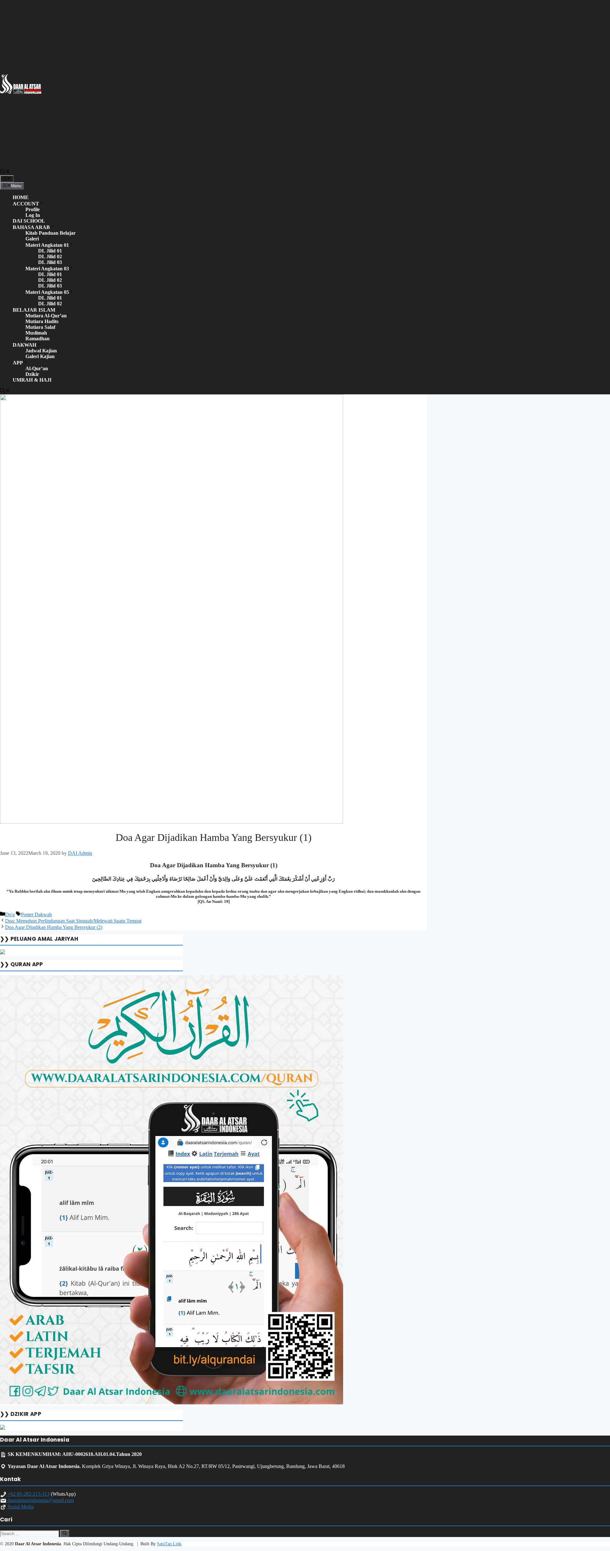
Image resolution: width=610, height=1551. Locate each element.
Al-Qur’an (36, 368)
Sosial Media (20, 1506)
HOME (21, 197)
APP (18, 362)
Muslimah (36, 333)
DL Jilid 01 (50, 250)
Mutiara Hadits (41, 321)
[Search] (64, 1533)
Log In (32, 215)
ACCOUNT (26, 203)
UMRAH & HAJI (32, 380)
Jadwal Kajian (41, 350)
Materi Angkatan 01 (47, 245)
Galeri (32, 238)
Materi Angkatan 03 (47, 268)
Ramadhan (37, 338)
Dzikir (32, 374)
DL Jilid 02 (50, 256)
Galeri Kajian (40, 356)
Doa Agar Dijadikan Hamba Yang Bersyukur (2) (53, 927)
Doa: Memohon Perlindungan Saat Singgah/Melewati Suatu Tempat (73, 921)
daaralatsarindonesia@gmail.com (40, 1500)
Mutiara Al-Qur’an (46, 315)
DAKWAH (24, 345)
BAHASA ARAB (31, 227)
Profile (32, 209)
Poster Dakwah (36, 914)
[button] (5, 172)
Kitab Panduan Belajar (50, 233)
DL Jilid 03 (50, 262)
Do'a (10, 914)
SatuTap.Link (169, 1543)
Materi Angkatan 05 (47, 292)
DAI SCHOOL (29, 221)
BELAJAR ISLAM (34, 310)
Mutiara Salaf (40, 327)
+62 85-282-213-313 (28, 1494)
